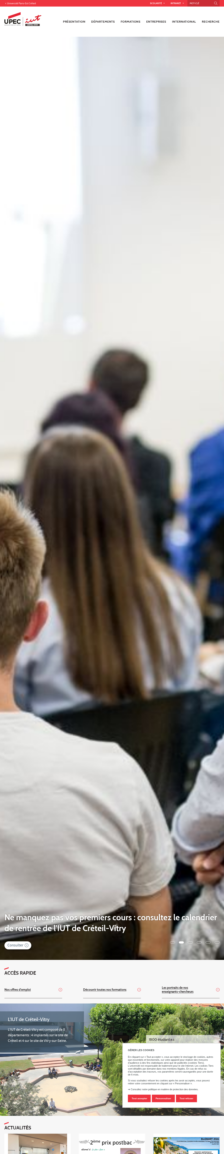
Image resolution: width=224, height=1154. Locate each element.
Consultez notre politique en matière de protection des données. (164, 1089)
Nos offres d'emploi (17, 990)
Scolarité (156, 3)
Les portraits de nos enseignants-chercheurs (177, 989)
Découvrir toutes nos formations (104, 990)
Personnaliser (163, 1098)
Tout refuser (186, 1098)
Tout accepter (139, 1098)
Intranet (176, 3)
